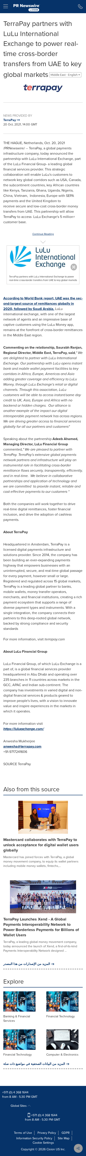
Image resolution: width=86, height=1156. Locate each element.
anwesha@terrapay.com (22, 746)
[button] (43, 88)
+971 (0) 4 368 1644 (15, 1092)
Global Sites (19, 1105)
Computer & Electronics (62, 1054)
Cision (51, 1149)
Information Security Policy (34, 1138)
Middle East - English (64, 74)
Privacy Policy (46, 1133)
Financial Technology (60, 1016)
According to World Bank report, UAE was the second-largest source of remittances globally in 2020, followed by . (43, 303)
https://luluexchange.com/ (23, 728)
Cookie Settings (43, 1142)
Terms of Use (23, 1133)
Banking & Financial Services (16, 1018)
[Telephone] (80, 6)
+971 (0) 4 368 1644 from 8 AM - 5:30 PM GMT (42, 1117)
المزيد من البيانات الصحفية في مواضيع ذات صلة (34, 1064)
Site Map (63, 1138)
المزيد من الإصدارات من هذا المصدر (26, 964)
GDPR (66, 1133)
